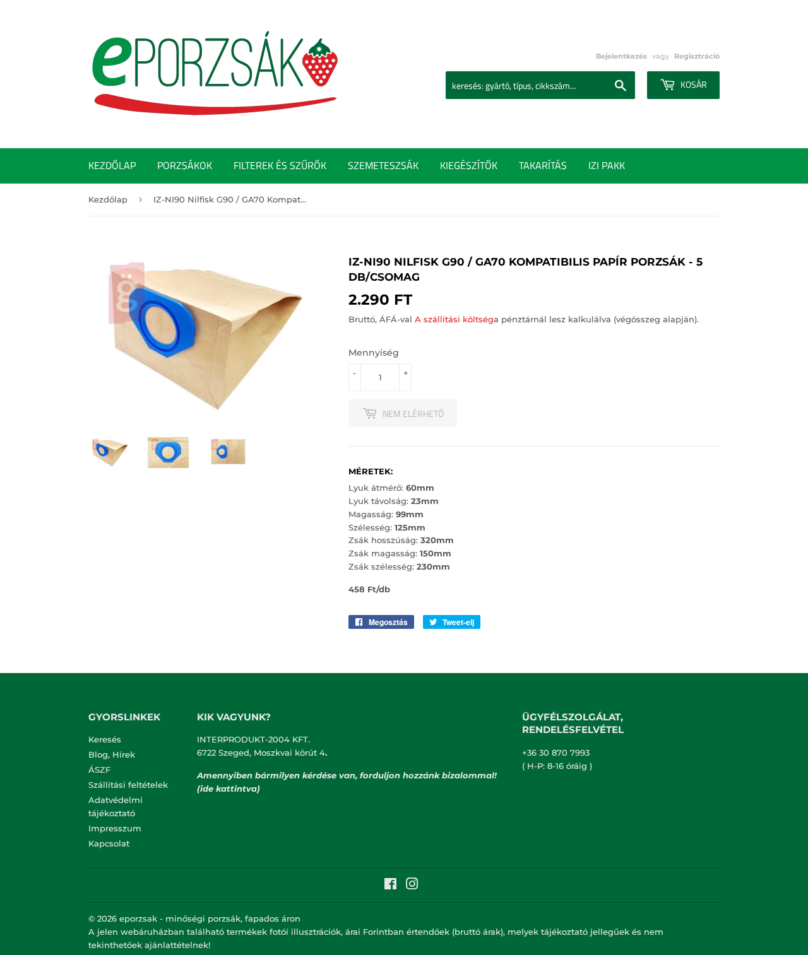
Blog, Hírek (111, 754)
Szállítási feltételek (128, 785)
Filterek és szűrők (280, 165)
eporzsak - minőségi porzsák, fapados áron (209, 918)
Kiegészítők (468, 165)
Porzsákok (184, 165)
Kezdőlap (112, 165)
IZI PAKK (606, 165)
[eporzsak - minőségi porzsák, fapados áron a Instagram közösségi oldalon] (412, 886)
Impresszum (114, 828)
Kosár (693, 84)
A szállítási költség (454, 319)
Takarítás (543, 165)
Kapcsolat (108, 843)
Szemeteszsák (383, 165)
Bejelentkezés (621, 56)
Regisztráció (697, 56)
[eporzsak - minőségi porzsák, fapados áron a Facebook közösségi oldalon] (390, 886)
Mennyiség (373, 352)
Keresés (104, 739)
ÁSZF (99, 770)
